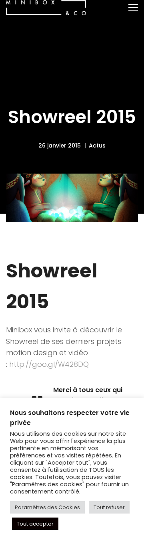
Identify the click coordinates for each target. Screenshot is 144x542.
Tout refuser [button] (109, 507)
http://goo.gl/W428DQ (49, 364)
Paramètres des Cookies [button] (47, 507)
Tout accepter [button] (35, 524)
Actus (97, 146)
